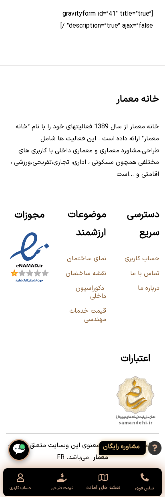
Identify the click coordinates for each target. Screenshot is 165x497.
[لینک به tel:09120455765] (144, 477)
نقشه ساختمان (85, 273)
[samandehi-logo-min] (135, 377)
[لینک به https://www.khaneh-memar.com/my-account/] (20, 477)
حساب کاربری (142, 258)
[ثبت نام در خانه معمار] (132, 448)
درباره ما (148, 288)
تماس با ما (144, 273)
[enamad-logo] (29, 234)
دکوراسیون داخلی (91, 292)
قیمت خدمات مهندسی (87, 315)
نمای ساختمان (85, 258)
